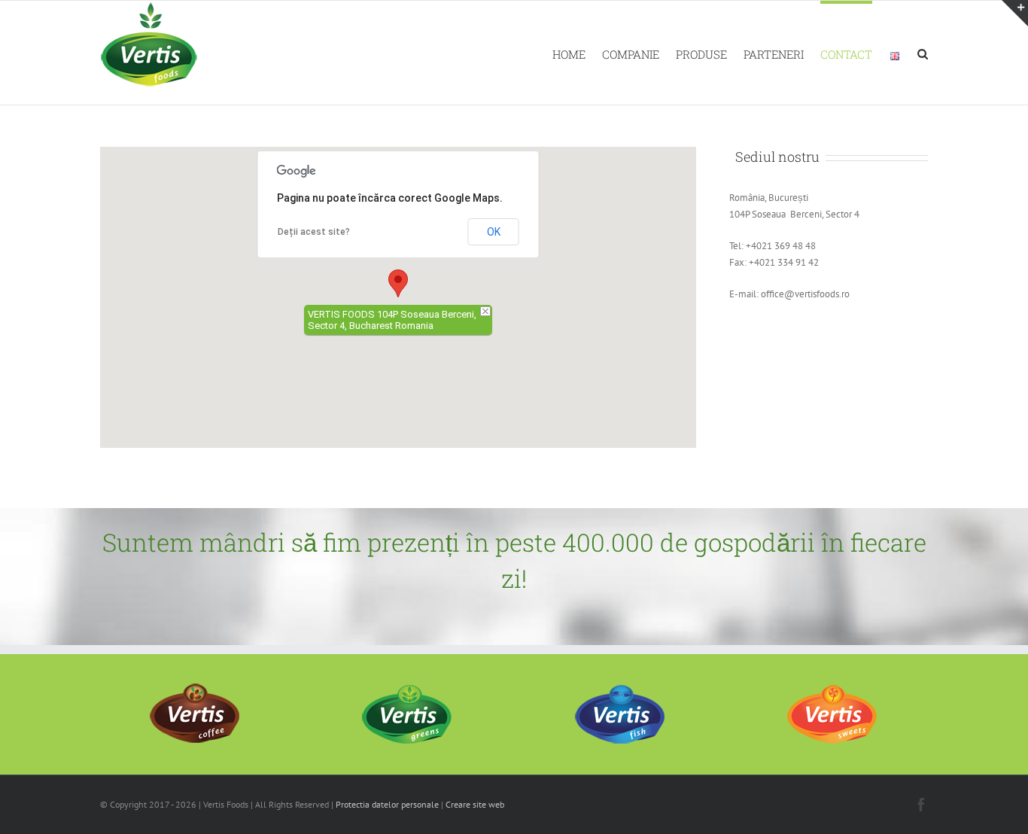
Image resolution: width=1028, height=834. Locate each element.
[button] (398, 283)
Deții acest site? (314, 232)
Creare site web (475, 804)
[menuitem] (577, 53)
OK (493, 232)
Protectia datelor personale (387, 804)
